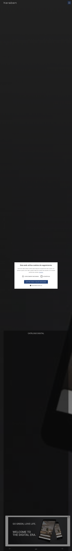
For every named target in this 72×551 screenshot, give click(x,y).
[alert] (36, 275)
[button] (36, 275)
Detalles (41, 272)
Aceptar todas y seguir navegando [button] (36, 281)
